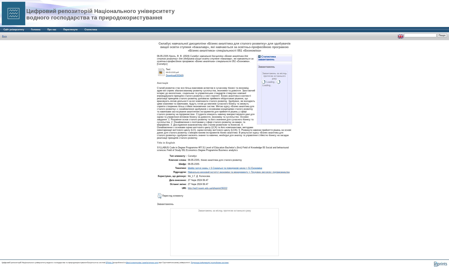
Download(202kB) (175, 75)
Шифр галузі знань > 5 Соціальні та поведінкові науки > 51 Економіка (225, 168)
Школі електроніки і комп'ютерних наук (142, 262)
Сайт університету (14, 29)
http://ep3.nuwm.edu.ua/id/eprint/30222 (207, 188)
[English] (400, 35)
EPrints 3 (109, 262)
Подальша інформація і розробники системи (210, 262)
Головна (35, 29)
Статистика (91, 29)
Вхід (4, 36)
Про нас (51, 29)
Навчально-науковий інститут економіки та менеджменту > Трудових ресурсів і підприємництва (239, 172)
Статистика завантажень (267, 58)
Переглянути (70, 29)
